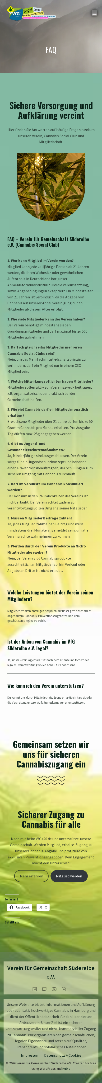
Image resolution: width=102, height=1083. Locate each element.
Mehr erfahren (31, 876)
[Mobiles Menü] (94, 13)
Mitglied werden (69, 876)
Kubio (66, 1068)
